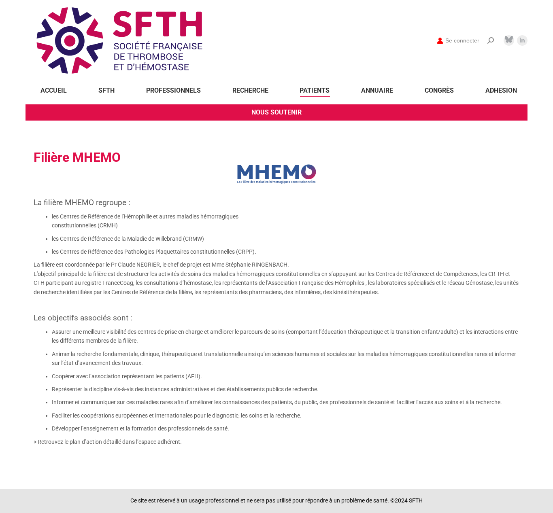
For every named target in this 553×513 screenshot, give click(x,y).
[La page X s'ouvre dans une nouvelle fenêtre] (509, 39)
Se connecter (462, 40)
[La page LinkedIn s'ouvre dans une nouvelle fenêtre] (522, 40)
